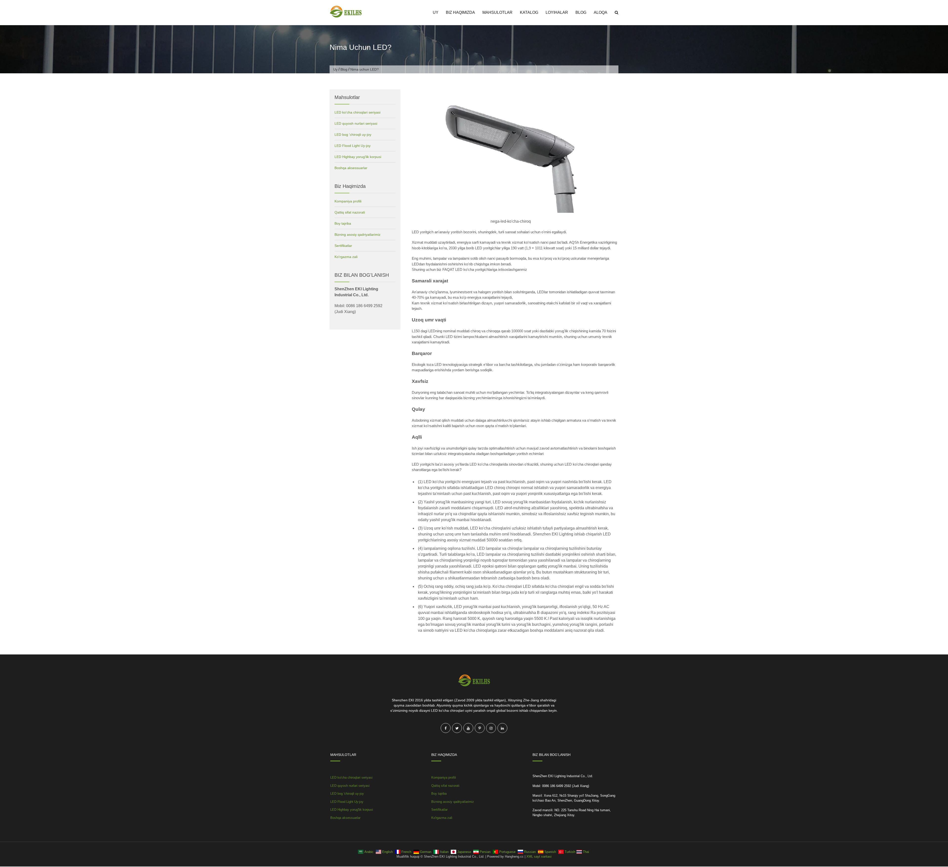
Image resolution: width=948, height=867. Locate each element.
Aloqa (600, 12)
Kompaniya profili (348, 201)
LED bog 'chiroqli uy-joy (353, 135)
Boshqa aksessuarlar (351, 168)
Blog (580, 12)
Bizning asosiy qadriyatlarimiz (357, 234)
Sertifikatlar (343, 246)
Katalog (529, 12)
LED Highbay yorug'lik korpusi (358, 157)
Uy (435, 12)
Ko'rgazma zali (346, 257)
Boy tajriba (343, 223)
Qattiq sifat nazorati (350, 212)
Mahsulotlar (497, 12)
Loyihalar (557, 12)
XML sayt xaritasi (539, 856)
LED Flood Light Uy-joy (353, 146)
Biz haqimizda (460, 12)
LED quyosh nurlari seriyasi (356, 123)
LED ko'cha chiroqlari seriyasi (357, 112)
